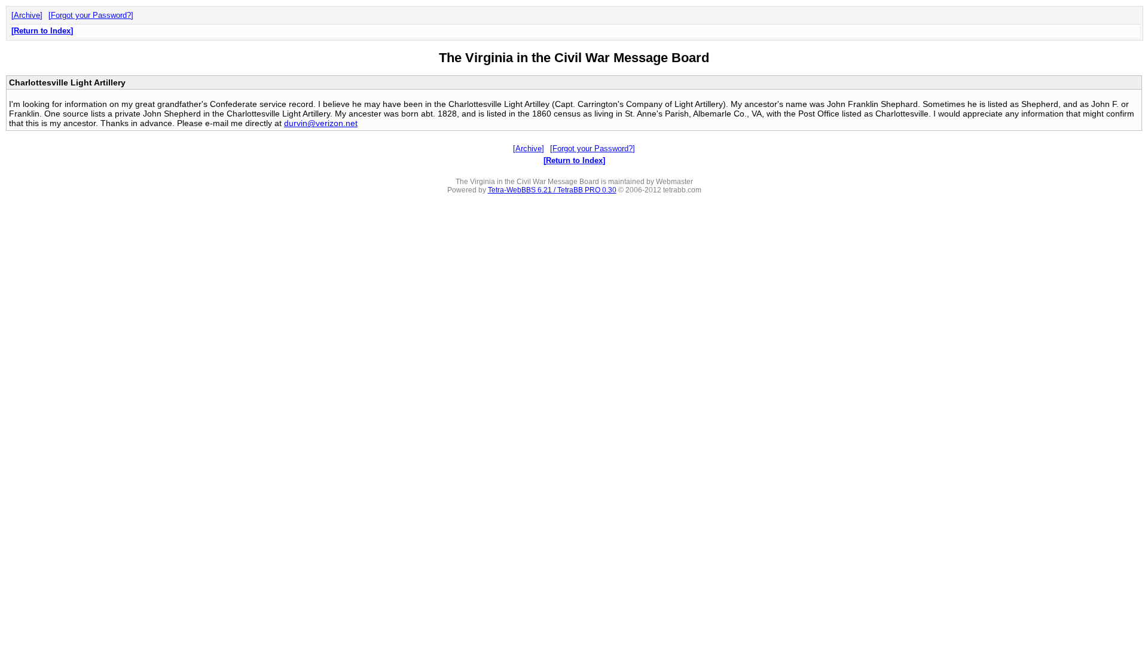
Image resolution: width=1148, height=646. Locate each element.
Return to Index (42, 30)
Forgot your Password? (91, 15)
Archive (27, 15)
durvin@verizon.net (321, 123)
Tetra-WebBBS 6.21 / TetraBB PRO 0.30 (552, 190)
